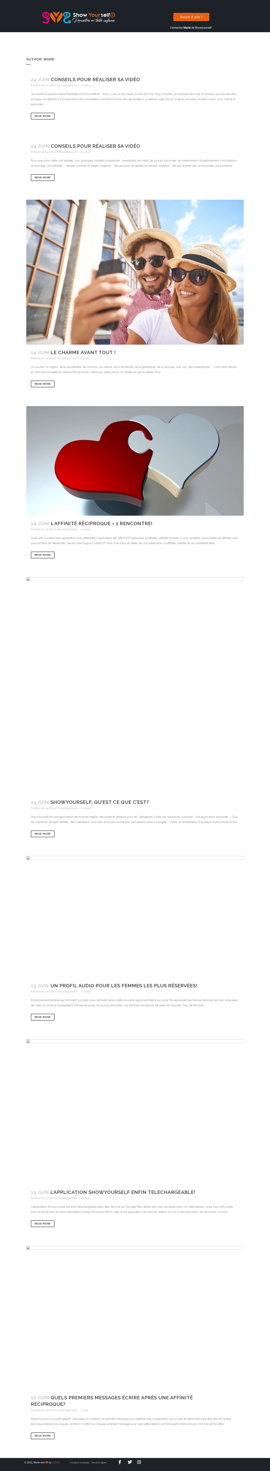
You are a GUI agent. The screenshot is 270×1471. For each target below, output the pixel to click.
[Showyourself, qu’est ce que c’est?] (135, 685)
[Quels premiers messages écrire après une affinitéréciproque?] (135, 1318)
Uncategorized (67, 85)
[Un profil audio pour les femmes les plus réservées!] (135, 917)
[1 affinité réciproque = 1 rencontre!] (135, 461)
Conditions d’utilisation (80, 1462)
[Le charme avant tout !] (135, 272)
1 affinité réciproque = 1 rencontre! (102, 523)
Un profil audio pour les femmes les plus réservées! (123, 986)
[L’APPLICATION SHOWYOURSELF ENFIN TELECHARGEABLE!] (135, 1111)
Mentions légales (99, 1462)
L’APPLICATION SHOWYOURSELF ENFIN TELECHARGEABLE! (122, 1192)
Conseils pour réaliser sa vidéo (95, 79)
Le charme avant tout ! (83, 352)
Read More (43, 116)
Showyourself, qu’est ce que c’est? (99, 802)
